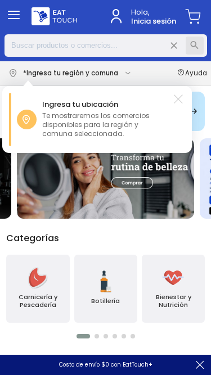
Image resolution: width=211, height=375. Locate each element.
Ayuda (196, 73)
